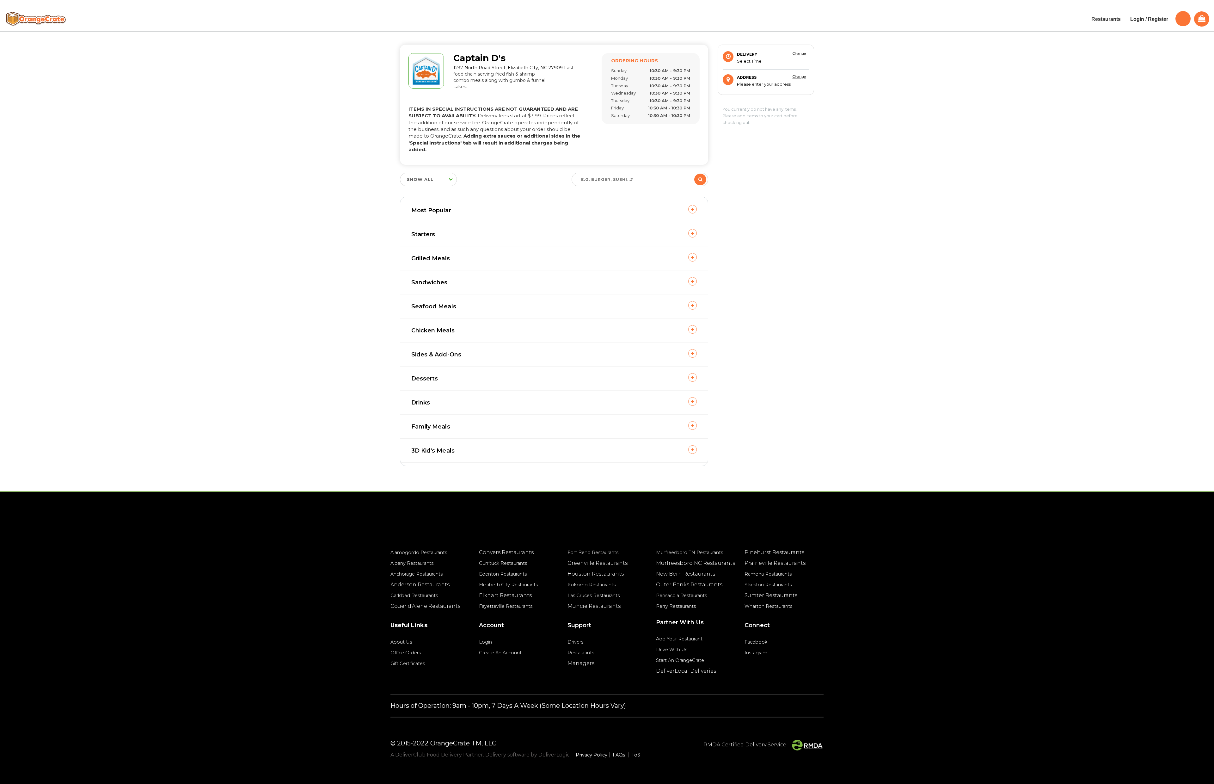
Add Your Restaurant (679, 639)
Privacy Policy (591, 755)
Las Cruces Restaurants (593, 595)
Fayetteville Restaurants (505, 606)
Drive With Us (671, 649)
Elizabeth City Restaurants (508, 585)
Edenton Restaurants (503, 574)
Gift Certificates (407, 663)
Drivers (575, 642)
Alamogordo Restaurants (418, 552)
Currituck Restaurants (503, 563)
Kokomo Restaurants (591, 585)
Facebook (756, 642)
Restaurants (580, 653)
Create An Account (500, 653)
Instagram (756, 653)
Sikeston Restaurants (768, 585)
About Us (401, 642)
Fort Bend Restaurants (592, 552)
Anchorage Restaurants (416, 574)
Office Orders (405, 653)
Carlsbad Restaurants (414, 595)
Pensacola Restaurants (681, 595)
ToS (636, 755)
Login (485, 642)
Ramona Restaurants (768, 574)
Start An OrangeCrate (680, 660)
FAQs (619, 755)
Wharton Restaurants (768, 606)
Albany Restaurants (411, 563)
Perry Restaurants (676, 606)
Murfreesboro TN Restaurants (689, 552)
